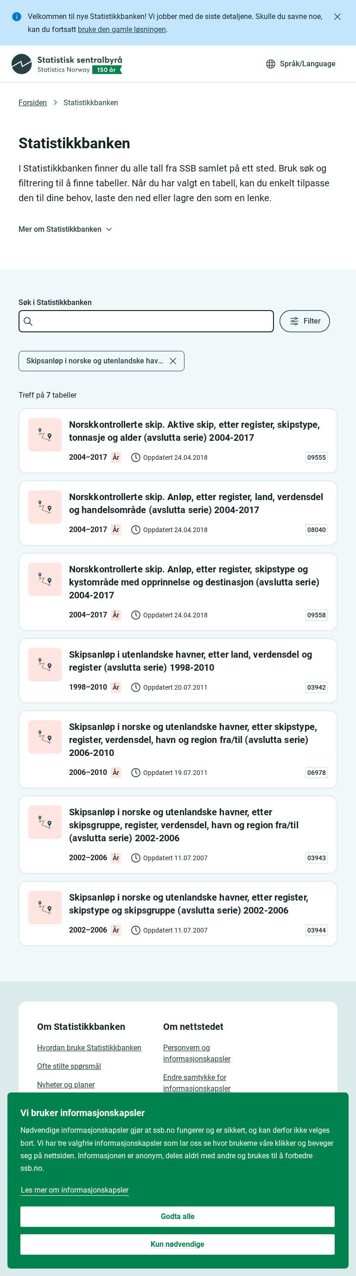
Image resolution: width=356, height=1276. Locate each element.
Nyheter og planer (66, 1084)
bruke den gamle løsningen (122, 29)
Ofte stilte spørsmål (69, 1066)
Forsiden (33, 102)
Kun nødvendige (177, 1244)
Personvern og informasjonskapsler (196, 1053)
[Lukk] (337, 16)
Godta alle (178, 1216)
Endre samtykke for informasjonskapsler (196, 1083)
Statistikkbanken (91, 102)
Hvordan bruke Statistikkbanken (89, 1047)
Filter (312, 321)
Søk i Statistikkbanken (55, 302)
